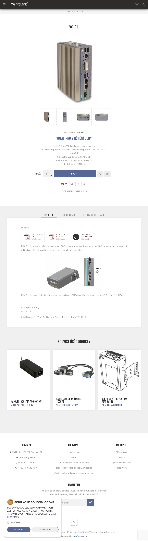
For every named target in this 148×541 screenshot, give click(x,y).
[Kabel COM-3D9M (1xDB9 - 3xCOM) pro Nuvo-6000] (74, 371)
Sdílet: (64, 184)
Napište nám (74, 452)
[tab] (49, 215)
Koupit (75, 173)
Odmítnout (45, 529)
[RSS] (74, 522)
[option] (46, 117)
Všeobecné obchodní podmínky (74, 462)
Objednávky (121, 452)
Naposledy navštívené (121, 462)
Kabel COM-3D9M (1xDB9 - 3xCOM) (69, 400)
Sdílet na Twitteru (72, 184)
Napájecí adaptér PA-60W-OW (26, 401)
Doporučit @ (107, 174)
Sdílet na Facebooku (78, 184)
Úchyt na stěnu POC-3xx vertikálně (114, 400)
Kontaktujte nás (93, 215)
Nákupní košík (138, 3)
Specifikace (68, 215)
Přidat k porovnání (100, 174)
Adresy (121, 457)
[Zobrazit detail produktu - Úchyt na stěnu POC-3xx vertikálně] (119, 371)
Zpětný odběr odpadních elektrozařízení (74, 473)
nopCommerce (80, 536)
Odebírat (90, 502)
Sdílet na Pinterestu (84, 184)
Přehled (49, 215)
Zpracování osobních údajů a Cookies (74, 467)
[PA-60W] (28, 371)
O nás (74, 457)
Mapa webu (121, 467)
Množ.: (38, 173)
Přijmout (19, 529)
